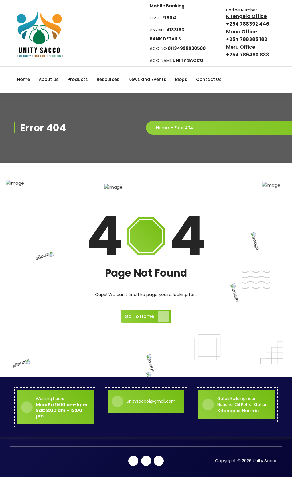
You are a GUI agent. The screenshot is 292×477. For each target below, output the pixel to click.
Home (23, 79)
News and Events (147, 79)
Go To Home (139, 316)
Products (78, 79)
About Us (49, 79)
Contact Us (209, 79)
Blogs (181, 79)
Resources (108, 79)
